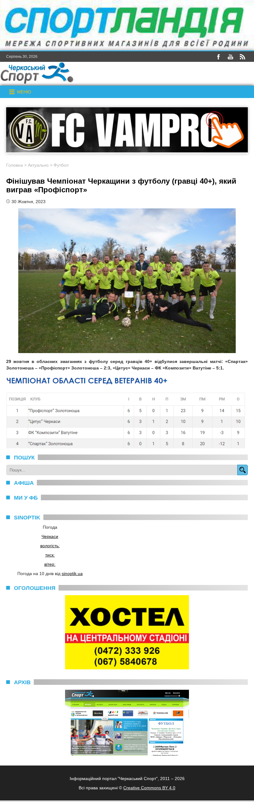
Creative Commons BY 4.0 (149, 787)
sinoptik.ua (72, 573)
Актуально (38, 165)
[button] (24, 92)
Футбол (61, 165)
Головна (14, 165)
